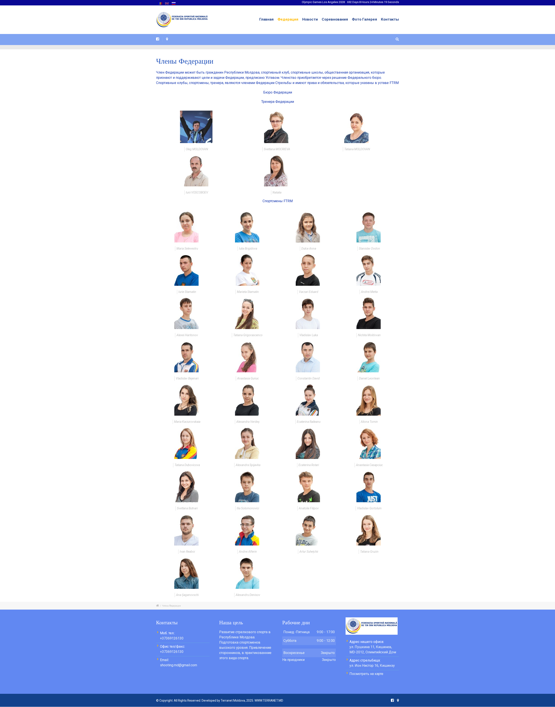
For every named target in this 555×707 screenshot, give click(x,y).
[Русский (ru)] (174, 3)
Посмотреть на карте (366, 674)
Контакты (390, 19)
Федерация (288, 19)
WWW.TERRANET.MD (269, 700)
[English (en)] (167, 3)
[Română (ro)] (160, 3)
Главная (266, 19)
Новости (310, 19)
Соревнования (335, 19)
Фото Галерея (364, 19)
